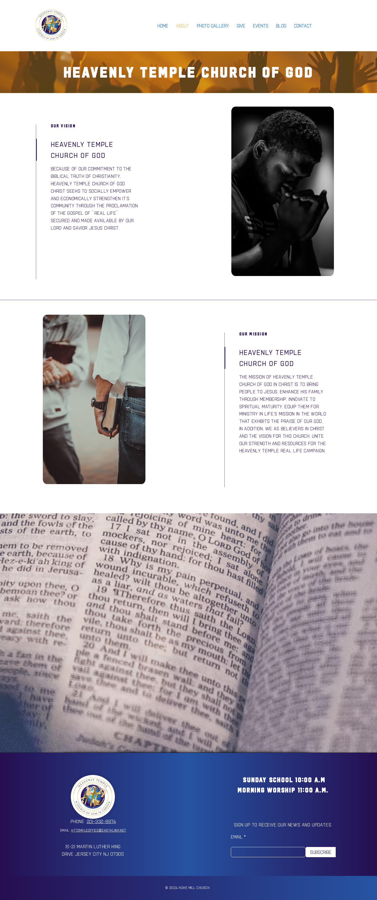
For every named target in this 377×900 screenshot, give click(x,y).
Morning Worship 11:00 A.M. (283, 790)
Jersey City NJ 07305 (99, 854)
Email (237, 837)
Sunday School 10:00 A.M (283, 780)
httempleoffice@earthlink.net (98, 830)
